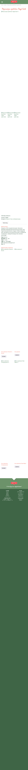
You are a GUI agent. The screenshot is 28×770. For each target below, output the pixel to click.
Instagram (20, 500)
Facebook (20, 499)
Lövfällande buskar (16, 219)
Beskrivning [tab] (5, 222)
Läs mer (3, 356)
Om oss (7, 491)
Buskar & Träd (9, 219)
